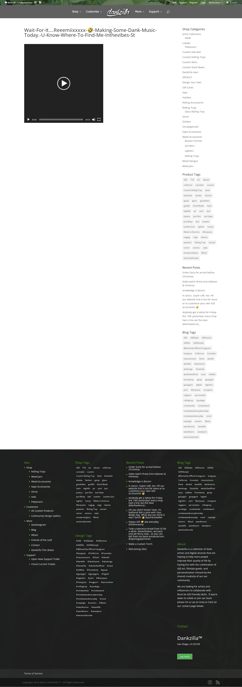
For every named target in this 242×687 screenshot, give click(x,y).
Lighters (189, 150)
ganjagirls (188, 384)
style (205, 247)
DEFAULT (187, 77)
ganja (186, 200)
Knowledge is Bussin (193, 290)
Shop (75, 12)
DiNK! (188, 38)
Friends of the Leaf (41, 540)
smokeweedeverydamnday (196, 411)
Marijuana (207, 232)
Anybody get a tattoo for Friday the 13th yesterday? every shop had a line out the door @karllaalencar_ (146, 502)
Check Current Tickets (43, 564)
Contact (35, 545)
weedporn (202, 431)
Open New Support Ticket (45, 559)
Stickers (186, 121)
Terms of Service (33, 673)
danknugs (188, 369)
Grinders (190, 145)
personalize (200, 395)
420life (187, 343)
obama (204, 237)
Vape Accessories (191, 131)
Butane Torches (193, 140)
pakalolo (187, 242)
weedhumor (189, 426)
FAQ (174, 3)
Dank (201, 358)
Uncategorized (190, 126)
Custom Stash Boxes (193, 67)
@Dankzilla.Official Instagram (197, 348)
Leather (205, 221)
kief (197, 221)
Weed (204, 252)
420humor (206, 337)
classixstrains (190, 358)
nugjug (187, 237)
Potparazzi (190, 46)
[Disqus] (95, 164)
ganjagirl (209, 379)
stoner (187, 247)
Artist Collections (191, 34)
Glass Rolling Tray (194, 111)
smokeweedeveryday (193, 416)
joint (201, 211)
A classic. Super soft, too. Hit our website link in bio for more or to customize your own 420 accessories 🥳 (147, 490)
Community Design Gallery (46, 516)
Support (183, 3)
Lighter (201, 226)
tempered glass (191, 252)
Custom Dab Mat (191, 52)
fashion (208, 195)
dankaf (210, 358)
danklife (187, 363)
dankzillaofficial (191, 374)
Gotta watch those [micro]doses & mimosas (147, 475)
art (198, 179)
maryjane (208, 389)
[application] (63, 83)
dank (207, 190)
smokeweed (203, 405)
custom (210, 185)
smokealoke (189, 405)
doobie (198, 195)
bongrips (188, 353)
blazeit (206, 179)
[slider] (61, 119)
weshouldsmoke (191, 258)
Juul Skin (197, 216)
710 (192, 179)
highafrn (209, 384)
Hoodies (186, 97)
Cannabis (211, 353)
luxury (210, 226)
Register (194, 3)
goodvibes (205, 200)
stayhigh (187, 421)
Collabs (186, 43)
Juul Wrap (188, 221)
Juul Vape (208, 216)
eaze (203, 374)
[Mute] (93, 119)
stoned (212, 242)
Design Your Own (192, 82)
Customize (92, 12)
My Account (214, 3)
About (34, 535)
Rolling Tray (200, 242)
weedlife (202, 426)
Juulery (187, 216)
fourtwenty (189, 379)
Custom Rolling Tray (193, 190)
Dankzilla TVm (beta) (42, 550)
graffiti (187, 205)
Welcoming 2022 (138, 549)
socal (208, 416)
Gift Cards (187, 87)
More (138, 12)
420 (185, 179)
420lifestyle (198, 343)
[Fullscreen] (99, 119)
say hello (185, 656)
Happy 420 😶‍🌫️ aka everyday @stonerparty (144, 523)
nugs (195, 237)
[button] (63, 83)
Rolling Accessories (192, 102)
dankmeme (199, 363)
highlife (187, 211)
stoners (196, 247)
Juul (208, 211)
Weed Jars (187, 166)
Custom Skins (189, 62)
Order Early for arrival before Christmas (145, 468)
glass (194, 200)
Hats (184, 92)
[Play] (28, 119)
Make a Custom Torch (140, 544)
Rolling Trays (189, 107)
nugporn (187, 395)
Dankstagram (38, 524)
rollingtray (188, 400)
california (188, 185)
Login (203, 3)
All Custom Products (42, 511)
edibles (212, 374)
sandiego (200, 400)
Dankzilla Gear (190, 72)
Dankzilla (188, 195)
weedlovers (189, 431)
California (199, 353)
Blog (33, 530)
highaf (199, 384)
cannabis (200, 185)
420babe (194, 337)
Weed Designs (190, 161)
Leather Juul (189, 226)
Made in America (191, 232)
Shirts (185, 116)
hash (209, 205)
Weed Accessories (192, 136)
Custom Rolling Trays (194, 57)
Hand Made (198, 205)
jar (195, 211)
